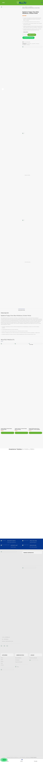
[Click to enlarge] (3, 89)
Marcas (2, 661)
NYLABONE (24, 44)
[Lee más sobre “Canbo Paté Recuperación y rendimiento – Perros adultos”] (35, 433)
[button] (28, 38)
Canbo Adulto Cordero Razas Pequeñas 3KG (6, 429)
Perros (2, 657)
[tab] (21, 310)
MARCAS (37, 43)
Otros (2, 663)
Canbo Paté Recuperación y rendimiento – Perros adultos (34, 429)
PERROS (28, 44)
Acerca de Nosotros (18, 657)
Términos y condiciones (33, 657)
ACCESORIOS (29, 43)
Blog (18, 666)
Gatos (2, 659)
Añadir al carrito (31, 34)
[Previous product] (22, 9)
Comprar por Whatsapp (28, 37)
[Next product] (25, 9)
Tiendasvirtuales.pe (33, 757)
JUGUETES (33, 43)
